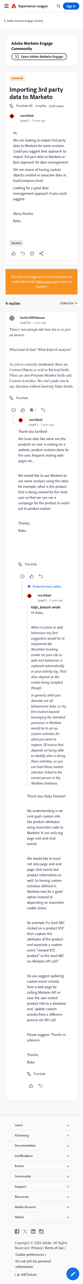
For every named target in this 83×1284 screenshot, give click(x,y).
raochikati (26, 115)
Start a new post (46, 282)
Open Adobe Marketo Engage (42, 56)
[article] (41, 364)
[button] (24, 106)
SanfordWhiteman (32, 317)
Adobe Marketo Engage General (25, 20)
